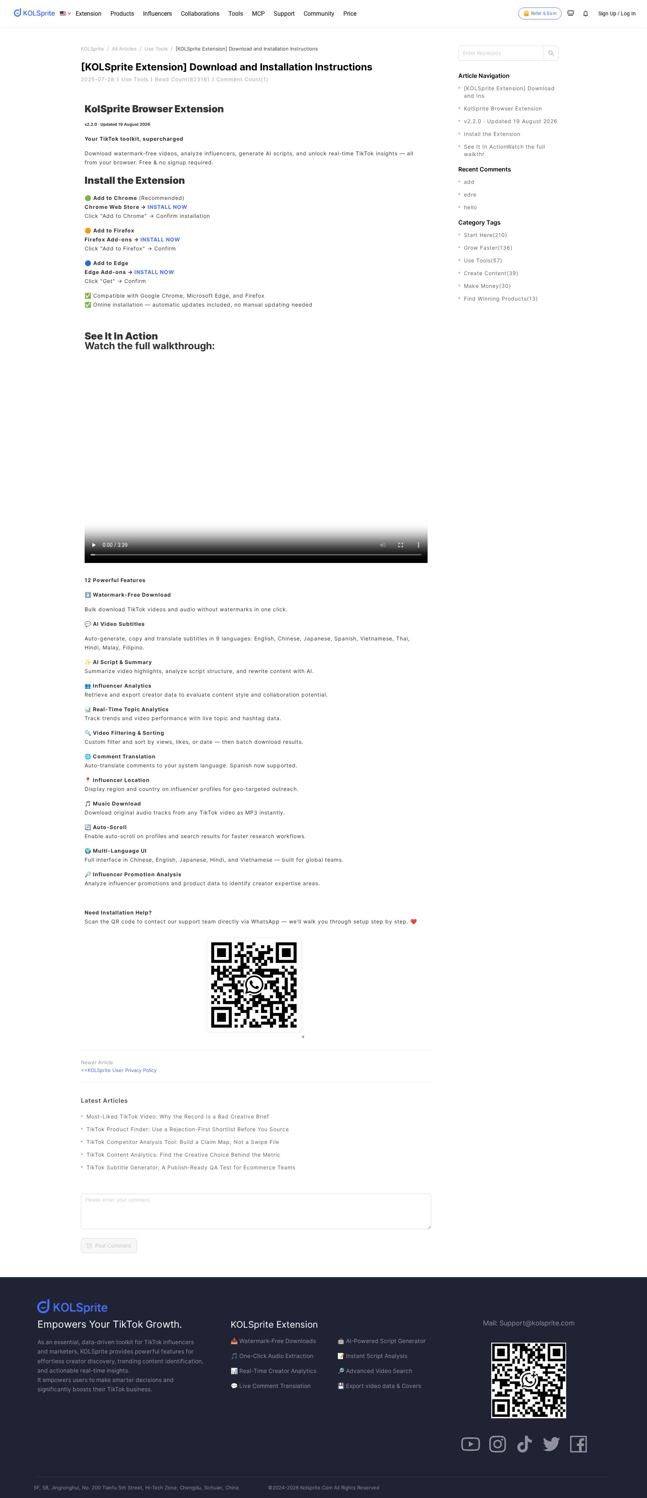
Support (284, 13)
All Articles (124, 49)
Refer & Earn (544, 13)
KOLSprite (92, 49)
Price (349, 13)
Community (319, 13)
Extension (88, 13)
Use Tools (156, 49)
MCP (258, 13)
